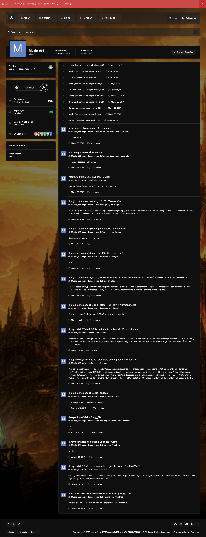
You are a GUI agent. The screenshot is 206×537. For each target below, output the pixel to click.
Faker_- (97, 71)
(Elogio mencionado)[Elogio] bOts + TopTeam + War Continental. (102, 304)
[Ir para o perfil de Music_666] (63, 129)
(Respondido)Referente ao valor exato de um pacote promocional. (103, 359)
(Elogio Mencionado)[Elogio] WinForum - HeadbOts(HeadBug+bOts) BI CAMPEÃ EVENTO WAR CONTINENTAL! (127, 277)
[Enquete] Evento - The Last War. (85, 152)
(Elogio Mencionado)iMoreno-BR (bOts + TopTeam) (95, 253)
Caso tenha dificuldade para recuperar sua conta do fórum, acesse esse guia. (40, 4)
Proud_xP (98, 83)
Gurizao (71, 108)
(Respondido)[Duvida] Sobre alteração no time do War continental (103, 329)
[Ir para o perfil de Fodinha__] (42, 134)
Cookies (34, 532)
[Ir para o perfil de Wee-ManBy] (47, 134)
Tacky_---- (106, 232)
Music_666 (99, 65)
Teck (104, 131)
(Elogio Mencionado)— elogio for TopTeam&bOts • (95, 201)
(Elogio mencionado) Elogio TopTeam (88, 392)
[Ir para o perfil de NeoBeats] (36, 134)
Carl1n (71, 120)
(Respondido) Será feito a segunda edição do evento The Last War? (104, 466)
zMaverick (73, 65)
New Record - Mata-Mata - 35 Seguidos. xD (91, 128)
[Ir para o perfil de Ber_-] (45, 134)
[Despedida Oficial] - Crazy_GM (84, 417)
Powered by (187, 532)
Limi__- (105, 396)
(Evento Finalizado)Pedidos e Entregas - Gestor (93, 441)
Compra (103, 180)
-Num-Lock (99, 96)
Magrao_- (106, 205)
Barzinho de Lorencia (119, 131)
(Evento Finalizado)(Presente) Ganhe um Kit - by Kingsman (99, 493)
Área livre (116, 445)
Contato (23, 532)
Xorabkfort (73, 89)
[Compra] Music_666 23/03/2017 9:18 (89, 176)
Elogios (117, 205)
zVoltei (105, 256)
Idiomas (11, 532)
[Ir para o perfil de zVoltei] (39, 134)
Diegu (104, 281)
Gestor (105, 445)
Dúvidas (103, 333)
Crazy (104, 421)
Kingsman (106, 497)
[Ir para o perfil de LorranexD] (50, 134)
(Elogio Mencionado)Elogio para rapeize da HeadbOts (97, 228)
